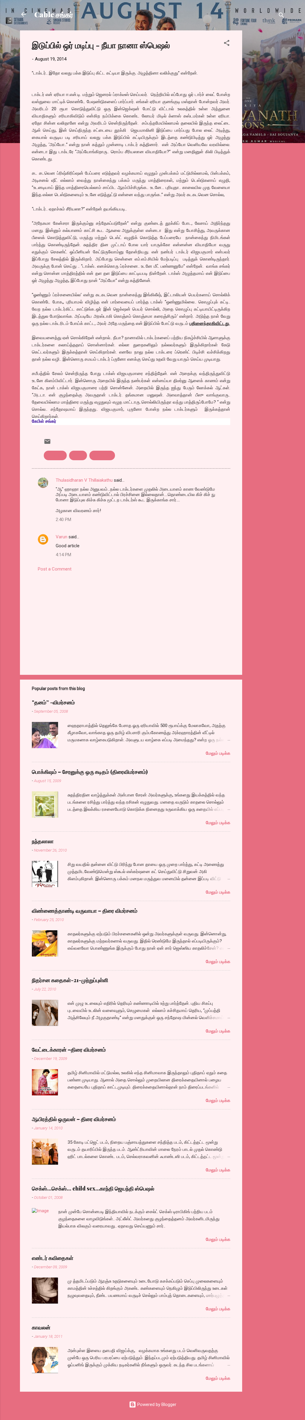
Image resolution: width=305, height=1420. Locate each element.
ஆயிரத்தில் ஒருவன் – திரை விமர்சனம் (74, 1119)
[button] (226, 44)
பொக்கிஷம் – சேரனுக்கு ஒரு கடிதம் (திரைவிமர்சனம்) (90, 771)
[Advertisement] (266, 119)
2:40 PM (63, 519)
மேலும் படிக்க (218, 753)
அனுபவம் (55, 455)
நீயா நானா (102, 455)
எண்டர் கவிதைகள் (52, 1257)
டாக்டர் (78, 455)
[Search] (281, 16)
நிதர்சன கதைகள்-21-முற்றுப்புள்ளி (70, 980)
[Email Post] (47, 443)
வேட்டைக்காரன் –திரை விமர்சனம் (69, 1049)
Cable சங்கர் (53, 14)
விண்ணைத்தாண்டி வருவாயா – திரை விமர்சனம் (84, 910)
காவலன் (41, 1327)
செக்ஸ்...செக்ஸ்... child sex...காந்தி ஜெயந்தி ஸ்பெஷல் (93, 1188)
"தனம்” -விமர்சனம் (53, 702)
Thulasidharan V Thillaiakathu (84, 480)
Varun (61, 537)
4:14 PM (63, 554)
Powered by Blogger (156, 1404)
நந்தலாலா (43, 841)
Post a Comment (54, 569)
